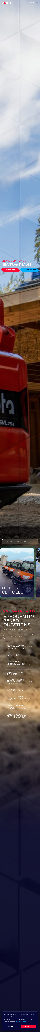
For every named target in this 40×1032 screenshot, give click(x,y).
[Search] (36, 541)
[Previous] (31, 600)
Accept (28, 1026)
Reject (11, 1026)
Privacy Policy (21, 1021)
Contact (30, 2)
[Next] (36, 600)
